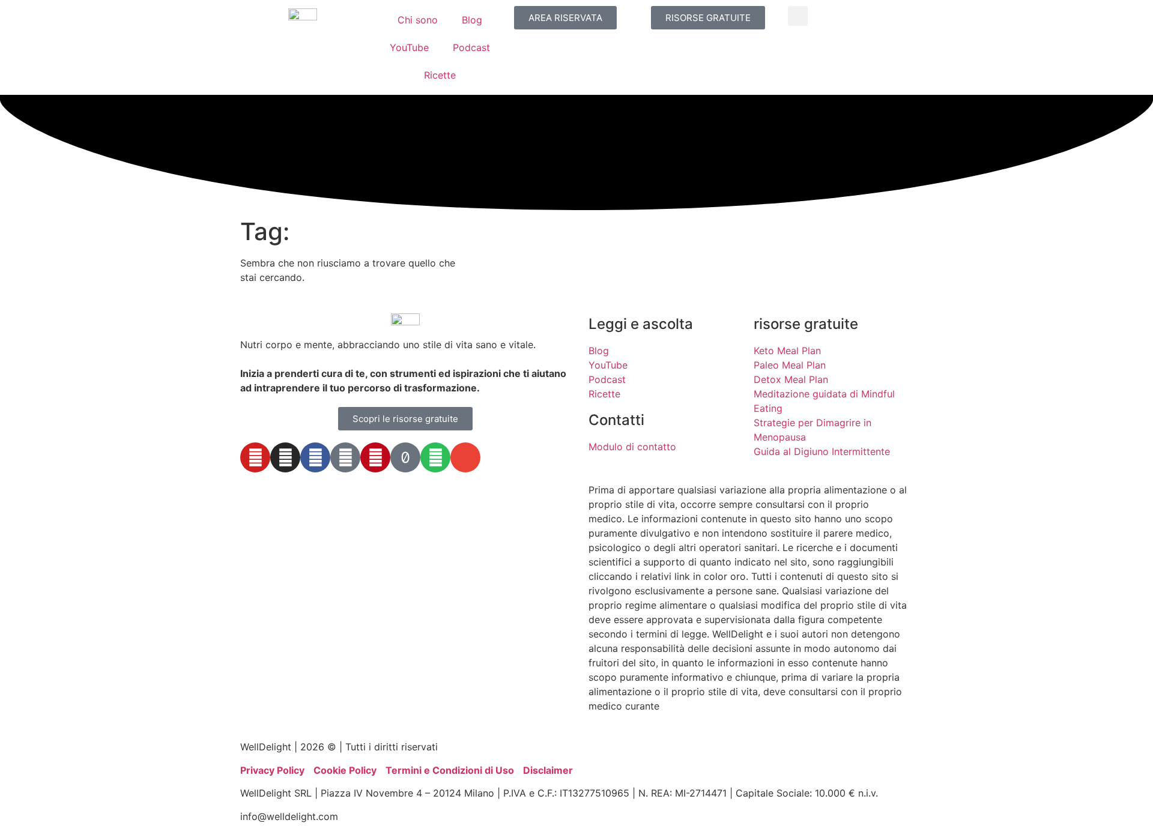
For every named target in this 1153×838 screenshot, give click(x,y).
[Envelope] (465, 457)
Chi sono (418, 20)
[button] (798, 16)
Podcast (471, 47)
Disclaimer (548, 770)
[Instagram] (285, 457)
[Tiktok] (405, 457)
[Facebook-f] (315, 457)
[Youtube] (255, 457)
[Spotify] (435, 457)
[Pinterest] (375, 457)
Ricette (440, 75)
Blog (472, 20)
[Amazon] (345, 457)
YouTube (409, 47)
